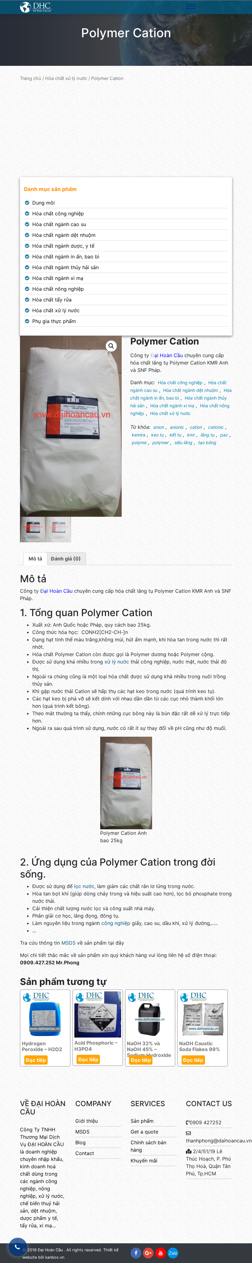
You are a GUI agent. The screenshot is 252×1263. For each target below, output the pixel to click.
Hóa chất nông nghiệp (58, 289)
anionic (177, 427)
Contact (84, 1153)
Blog (80, 1142)
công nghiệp (115, 923)
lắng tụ (208, 434)
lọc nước (83, 886)
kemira (138, 434)
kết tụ (175, 434)
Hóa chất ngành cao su (59, 224)
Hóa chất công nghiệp (58, 213)
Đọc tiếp (36, 1060)
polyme (139, 442)
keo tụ (157, 434)
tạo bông (207, 442)
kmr (191, 434)
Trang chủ (30, 78)
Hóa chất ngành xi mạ (57, 278)
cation (196, 427)
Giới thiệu (86, 1121)
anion (158, 427)
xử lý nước (116, 662)
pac (224, 434)
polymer (160, 442)
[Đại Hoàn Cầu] (36, 7)
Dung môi (43, 203)
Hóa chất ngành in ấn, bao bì (65, 256)
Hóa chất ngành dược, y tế (63, 246)
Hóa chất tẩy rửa (52, 300)
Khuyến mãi (144, 1160)
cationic (216, 427)
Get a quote (144, 1132)
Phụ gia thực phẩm (54, 321)
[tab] (35, 558)
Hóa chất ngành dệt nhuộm (64, 235)
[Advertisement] (126, 129)
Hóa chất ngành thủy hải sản (65, 267)
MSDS (68, 943)
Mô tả (35, 559)
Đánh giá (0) (66, 559)
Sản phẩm (142, 1121)
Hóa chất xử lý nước (66, 78)
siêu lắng (183, 442)
